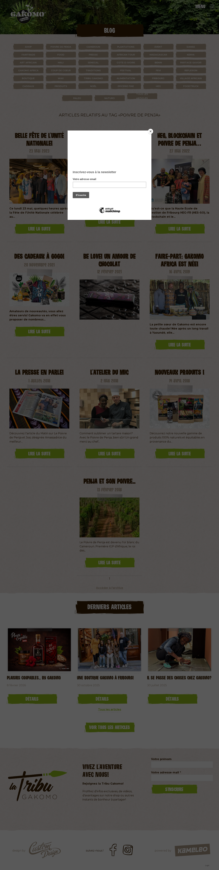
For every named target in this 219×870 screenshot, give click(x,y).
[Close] (150, 131)
